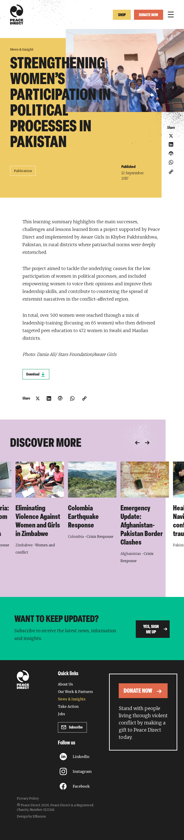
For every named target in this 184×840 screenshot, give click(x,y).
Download (32, 374)
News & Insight (21, 49)
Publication (23, 171)
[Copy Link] (171, 172)
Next (147, 443)
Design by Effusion (31, 816)
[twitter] (171, 136)
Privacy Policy (28, 798)
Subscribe (76, 727)
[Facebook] (171, 155)
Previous (137, 443)
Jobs (61, 714)
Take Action (68, 706)
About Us (65, 684)
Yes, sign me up (151, 629)
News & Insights (71, 699)
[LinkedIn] (171, 144)
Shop (122, 15)
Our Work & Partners (75, 692)
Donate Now (148, 15)
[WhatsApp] (171, 162)
